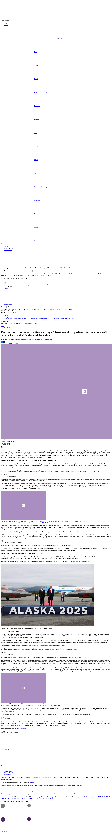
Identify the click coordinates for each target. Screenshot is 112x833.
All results (7, 288)
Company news (38, 200)
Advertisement (8, 250)
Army (35, 173)
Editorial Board (8, 248)
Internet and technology (40, 92)
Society (36, 65)
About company (8, 246)
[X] (4, 342)
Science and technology (40, 187)
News (5, 23)
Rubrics (59, 38)
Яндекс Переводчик (21, 728)
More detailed (38, 271)
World (36, 160)
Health (36, 79)
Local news (37, 214)
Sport (35, 241)
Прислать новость (6, 766)
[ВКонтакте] (2, 342)
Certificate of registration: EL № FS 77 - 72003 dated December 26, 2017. (32, 275)
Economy (37, 106)
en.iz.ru (32, 782)
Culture (36, 227)
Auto (35, 133)
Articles (6, 25)
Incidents (36, 119)
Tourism (36, 146)
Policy (36, 52)
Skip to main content (6, 304)
